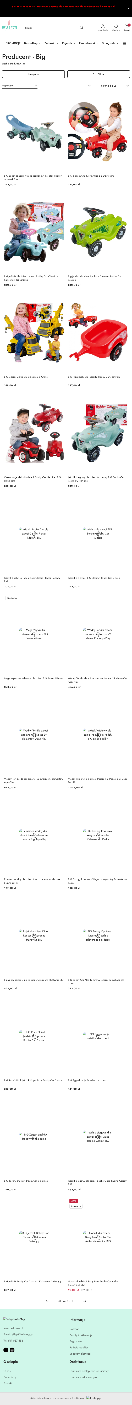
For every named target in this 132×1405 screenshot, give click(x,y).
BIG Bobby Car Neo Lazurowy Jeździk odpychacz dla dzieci (96, 981)
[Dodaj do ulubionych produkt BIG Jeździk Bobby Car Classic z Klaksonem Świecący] (60, 1201)
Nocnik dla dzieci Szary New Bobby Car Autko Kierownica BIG (93, 1283)
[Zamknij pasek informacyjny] (128, 8)
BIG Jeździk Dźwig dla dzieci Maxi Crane (26, 377)
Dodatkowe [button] (77, 1361)
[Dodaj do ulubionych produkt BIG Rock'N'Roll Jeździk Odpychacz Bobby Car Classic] (60, 1000)
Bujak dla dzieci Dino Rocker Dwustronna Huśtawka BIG (34, 980)
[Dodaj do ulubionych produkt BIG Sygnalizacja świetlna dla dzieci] (123, 1000)
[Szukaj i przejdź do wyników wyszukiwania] (81, 28)
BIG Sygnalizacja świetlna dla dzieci (87, 1080)
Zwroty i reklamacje (80, 1335)
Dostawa (74, 1329)
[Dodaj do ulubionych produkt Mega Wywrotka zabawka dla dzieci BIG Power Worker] (60, 598)
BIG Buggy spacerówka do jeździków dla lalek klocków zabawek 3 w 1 (33, 177)
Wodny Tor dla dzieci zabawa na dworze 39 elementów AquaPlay (33, 780)
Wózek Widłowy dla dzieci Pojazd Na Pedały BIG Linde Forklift (97, 780)
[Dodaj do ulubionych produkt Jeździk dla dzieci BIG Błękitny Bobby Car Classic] (123, 498)
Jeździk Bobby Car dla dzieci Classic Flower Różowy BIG (32, 579)
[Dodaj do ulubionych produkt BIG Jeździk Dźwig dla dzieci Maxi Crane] (60, 296)
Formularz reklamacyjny (83, 1377)
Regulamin (75, 1341)
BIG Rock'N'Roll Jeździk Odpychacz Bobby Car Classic (33, 1080)
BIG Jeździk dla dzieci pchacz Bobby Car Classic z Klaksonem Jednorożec (31, 278)
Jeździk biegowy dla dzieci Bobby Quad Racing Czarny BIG (97, 1182)
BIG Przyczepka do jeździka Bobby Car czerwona (94, 377)
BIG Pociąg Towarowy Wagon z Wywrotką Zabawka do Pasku (97, 881)
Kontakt (7, 1383)
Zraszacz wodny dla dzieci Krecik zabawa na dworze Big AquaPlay (32, 881)
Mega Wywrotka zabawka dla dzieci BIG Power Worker (33, 678)
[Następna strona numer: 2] (127, 85)
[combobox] (19, 86)
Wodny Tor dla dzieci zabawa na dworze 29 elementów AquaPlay (97, 680)
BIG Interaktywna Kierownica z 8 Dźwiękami (91, 175)
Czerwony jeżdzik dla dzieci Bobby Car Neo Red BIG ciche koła (32, 479)
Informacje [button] (77, 1319)
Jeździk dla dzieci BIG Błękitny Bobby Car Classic (94, 578)
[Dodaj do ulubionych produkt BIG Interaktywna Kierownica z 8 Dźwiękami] (123, 96)
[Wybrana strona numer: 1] (108, 85)
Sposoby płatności (80, 1354)
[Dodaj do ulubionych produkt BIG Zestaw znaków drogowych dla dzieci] (60, 1100)
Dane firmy (9, 1377)
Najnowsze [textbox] (7, 85)
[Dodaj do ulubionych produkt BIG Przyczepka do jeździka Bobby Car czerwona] (123, 296)
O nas (6, 1371)
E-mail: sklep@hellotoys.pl (18, 1334)
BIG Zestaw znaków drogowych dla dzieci (26, 1180)
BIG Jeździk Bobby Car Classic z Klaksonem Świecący (32, 1281)
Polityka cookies (79, 1347)
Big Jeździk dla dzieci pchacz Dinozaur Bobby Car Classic (95, 278)
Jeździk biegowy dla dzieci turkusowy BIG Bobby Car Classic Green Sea (96, 479)
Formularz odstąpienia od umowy (89, 1371)
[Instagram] (12, 1350)
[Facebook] (5, 1350)
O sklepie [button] (10, 1361)
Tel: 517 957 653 (13, 1341)
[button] (124, 43)
